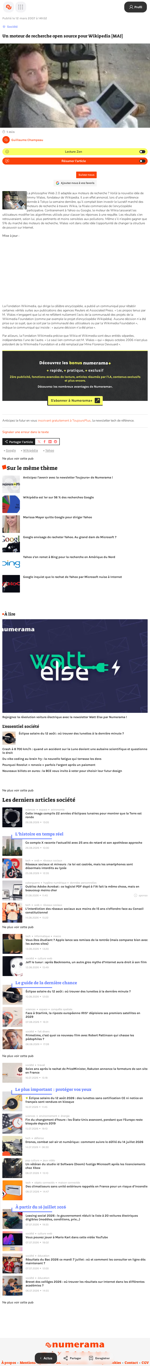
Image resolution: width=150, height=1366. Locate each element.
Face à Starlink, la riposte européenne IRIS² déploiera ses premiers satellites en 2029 (83, 1015)
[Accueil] (8, 7)
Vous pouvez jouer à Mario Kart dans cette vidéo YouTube (67, 1237)
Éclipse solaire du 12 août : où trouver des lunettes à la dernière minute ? (71, 733)
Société (12, 26)
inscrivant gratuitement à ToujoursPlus (64, 420)
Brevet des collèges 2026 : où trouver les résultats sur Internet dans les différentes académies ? (85, 1283)
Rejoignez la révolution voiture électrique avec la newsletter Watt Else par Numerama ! (64, 717)
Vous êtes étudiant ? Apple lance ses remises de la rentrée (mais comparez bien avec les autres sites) (87, 941)
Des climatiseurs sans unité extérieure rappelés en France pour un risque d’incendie (86, 1186)
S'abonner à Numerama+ (71, 400)
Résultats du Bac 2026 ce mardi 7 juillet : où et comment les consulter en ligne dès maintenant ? (86, 1261)
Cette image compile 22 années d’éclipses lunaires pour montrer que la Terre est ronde (83, 815)
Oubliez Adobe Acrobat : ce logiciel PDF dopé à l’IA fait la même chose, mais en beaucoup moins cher (82, 888)
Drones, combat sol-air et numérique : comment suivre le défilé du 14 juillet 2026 (84, 1142)
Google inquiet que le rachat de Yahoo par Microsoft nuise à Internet (72, 577)
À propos (8, 1362)
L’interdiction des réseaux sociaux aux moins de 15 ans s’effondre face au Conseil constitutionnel (84, 910)
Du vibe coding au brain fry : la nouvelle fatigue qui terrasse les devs (51, 759)
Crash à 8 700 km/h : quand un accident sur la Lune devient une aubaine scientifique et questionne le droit (74, 751)
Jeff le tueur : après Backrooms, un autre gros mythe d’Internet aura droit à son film (86, 962)
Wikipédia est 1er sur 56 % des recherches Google (58, 497)
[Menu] (20, 7)
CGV (145, 1362)
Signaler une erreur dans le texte (25, 432)
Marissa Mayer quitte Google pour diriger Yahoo (57, 517)
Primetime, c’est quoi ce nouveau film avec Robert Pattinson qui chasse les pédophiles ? (80, 1037)
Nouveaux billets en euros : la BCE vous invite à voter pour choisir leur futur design (62, 771)
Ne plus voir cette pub (17, 458)
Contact (131, 1362)
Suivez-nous (86, 174)
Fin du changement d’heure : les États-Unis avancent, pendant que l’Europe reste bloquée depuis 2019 (84, 1121)
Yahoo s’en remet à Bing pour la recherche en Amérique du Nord (69, 557)
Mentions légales (34, 1362)
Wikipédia (30, 450)
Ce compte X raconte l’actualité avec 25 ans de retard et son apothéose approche (83, 842)
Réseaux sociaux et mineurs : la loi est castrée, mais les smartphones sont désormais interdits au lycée (79, 866)
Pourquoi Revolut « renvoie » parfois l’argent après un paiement (48, 765)
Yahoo (49, 450)
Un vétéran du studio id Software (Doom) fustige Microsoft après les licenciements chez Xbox (85, 1166)
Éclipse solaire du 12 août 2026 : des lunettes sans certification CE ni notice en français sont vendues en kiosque (84, 1100)
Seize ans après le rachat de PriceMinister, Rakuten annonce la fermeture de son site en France (86, 1070)
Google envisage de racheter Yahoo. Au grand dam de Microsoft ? (69, 537)
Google (11, 450)
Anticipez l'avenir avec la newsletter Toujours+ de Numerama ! (68, 477)
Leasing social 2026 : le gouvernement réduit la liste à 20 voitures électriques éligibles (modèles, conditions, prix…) (82, 1217)
